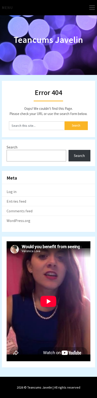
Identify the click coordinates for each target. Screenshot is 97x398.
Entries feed (16, 201)
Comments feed (19, 211)
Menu (7, 7)
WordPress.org (18, 220)
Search (12, 147)
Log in (11, 191)
